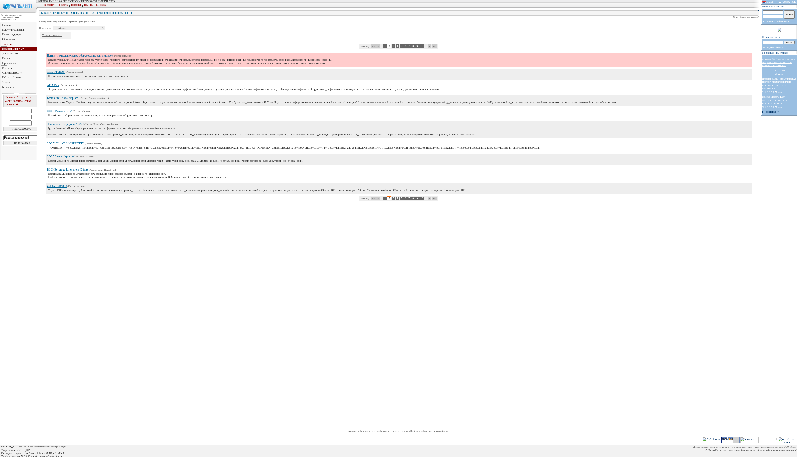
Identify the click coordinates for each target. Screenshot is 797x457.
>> (434, 46)
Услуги (6, 82)
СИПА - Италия (57, 185)
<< (373, 46)
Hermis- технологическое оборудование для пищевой (80, 55)
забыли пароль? (784, 21)
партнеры (395, 431)
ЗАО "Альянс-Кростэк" (61, 156)
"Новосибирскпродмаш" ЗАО (65, 124)
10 (422, 46)
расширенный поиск (773, 47)
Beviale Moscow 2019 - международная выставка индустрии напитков (774, 99)
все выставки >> (770, 111)
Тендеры (7, 44)
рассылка (101, 4)
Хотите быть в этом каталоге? (746, 17)
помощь (88, 4)
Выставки (7, 67)
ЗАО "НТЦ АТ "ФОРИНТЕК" (65, 143)
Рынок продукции (11, 34)
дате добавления (87, 21)
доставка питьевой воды (436, 431)
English (770, 2)
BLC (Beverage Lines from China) (67, 169)
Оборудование (80, 12)
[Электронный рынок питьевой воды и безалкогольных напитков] (18, 12)
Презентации (9, 63)
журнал (406, 431)
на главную (50, 4)
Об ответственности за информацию (48, 446)
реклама (63, 4)
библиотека (417, 431)
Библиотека (8, 87)
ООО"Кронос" (56, 71)
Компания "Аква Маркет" (63, 98)
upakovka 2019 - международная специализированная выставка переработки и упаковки (778, 62)
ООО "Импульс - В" (59, 111)
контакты (76, 4)
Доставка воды (10, 53)
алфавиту (72, 21)
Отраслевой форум (12, 72)
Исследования (13, 48)
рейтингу (61, 21)
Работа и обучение (11, 77)
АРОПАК (53, 84)
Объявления (8, 39)
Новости (6, 24)
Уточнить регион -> (52, 35)
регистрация (769, 21)
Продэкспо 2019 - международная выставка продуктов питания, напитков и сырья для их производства (779, 83)
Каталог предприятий (54, 12)
